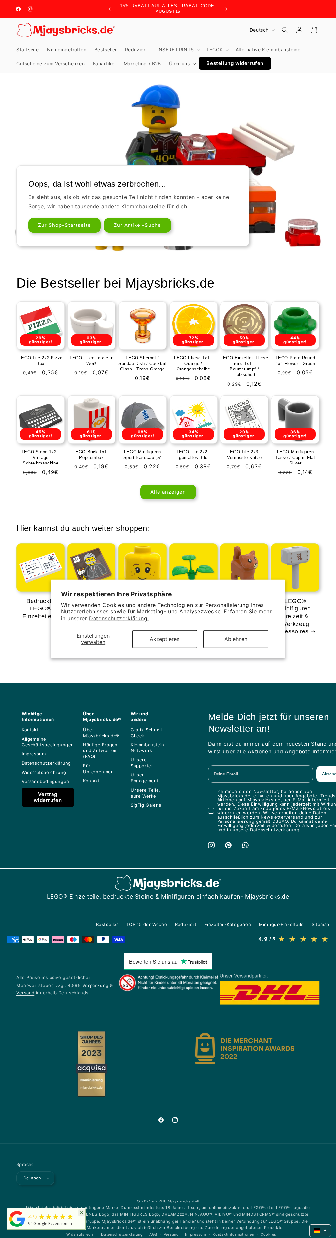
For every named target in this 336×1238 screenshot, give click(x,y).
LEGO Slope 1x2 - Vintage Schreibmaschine (41, 457)
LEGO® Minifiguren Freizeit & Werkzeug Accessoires (293, 616)
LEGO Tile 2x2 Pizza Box (40, 360)
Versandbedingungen (45, 781)
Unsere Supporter (142, 762)
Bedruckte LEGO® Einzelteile (38, 609)
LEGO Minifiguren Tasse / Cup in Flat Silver (295, 457)
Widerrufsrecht (80, 1234)
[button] (177, 50)
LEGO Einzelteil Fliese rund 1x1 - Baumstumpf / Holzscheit (244, 366)
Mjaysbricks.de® (184, 1201)
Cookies (268, 1234)
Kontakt (30, 729)
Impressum (34, 753)
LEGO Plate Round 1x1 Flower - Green (295, 360)
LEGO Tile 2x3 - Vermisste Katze (244, 454)
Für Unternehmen (98, 768)
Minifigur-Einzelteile (281, 924)
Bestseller (107, 924)
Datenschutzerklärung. (119, 618)
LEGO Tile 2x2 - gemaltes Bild (193, 454)
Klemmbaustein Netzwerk (147, 747)
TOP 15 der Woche (146, 924)
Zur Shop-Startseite (64, 225)
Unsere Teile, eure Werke (145, 792)
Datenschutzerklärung (46, 763)
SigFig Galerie (146, 805)
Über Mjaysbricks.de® (101, 732)
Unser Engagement (144, 777)
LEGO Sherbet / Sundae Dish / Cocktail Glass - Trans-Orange (142, 363)
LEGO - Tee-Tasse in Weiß (91, 360)
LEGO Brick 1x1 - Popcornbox (91, 454)
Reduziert (185, 924)
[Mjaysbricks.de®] (17, 1226)
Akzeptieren (164, 638)
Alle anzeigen (168, 492)
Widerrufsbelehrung (44, 772)
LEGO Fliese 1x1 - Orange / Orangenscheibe (193, 363)
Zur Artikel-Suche (137, 225)
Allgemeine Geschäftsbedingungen (48, 742)
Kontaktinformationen (233, 1234)
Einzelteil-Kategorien (227, 924)
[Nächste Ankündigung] (226, 9)
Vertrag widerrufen (48, 797)
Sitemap (320, 924)
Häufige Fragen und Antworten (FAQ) (100, 750)
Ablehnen (235, 638)
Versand (171, 1234)
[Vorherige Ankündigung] (109, 9)
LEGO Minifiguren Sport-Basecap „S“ (142, 454)
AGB (153, 1234)
